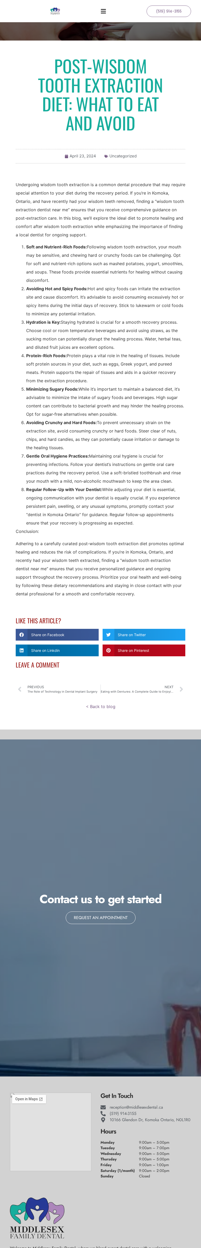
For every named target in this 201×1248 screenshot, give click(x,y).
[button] (57, 635)
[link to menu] (123, 11)
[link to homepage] (55, 11)
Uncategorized (123, 155)
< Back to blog (100, 706)
